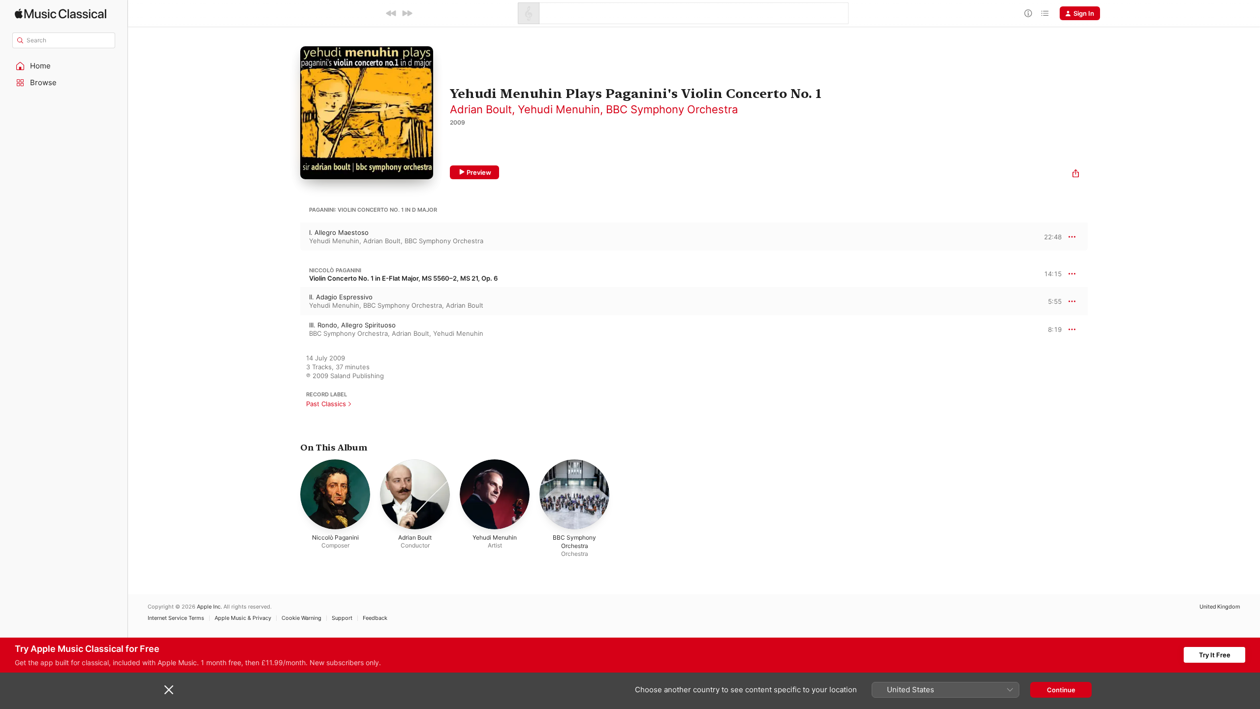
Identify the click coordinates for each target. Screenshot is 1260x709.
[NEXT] (407, 13)
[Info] (1028, 13)
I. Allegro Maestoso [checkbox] (339, 232)
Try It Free (1214, 655)
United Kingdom (1219, 607)
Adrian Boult (481, 109)
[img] (60, 13)
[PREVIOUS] (391, 13)
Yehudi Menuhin (559, 109)
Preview (479, 172)
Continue (1061, 690)
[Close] (168, 689)
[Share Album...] (1075, 174)
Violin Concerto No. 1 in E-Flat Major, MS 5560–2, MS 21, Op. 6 (403, 278)
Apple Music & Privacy (243, 618)
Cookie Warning (301, 618)
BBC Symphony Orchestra (672, 109)
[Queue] (1045, 13)
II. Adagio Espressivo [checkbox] (341, 297)
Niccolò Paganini (335, 270)
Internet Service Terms (176, 618)
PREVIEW (1051, 236)
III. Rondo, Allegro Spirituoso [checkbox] (352, 325)
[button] (64, 66)
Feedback (375, 618)
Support (342, 618)
